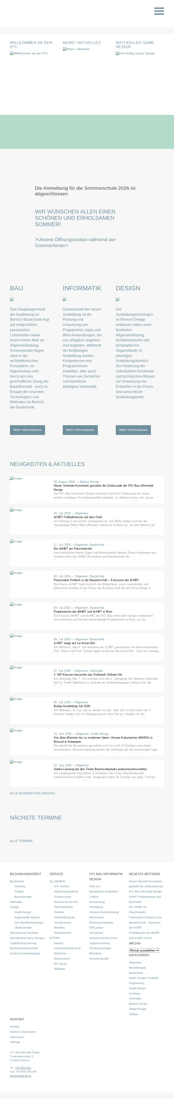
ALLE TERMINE (21, 841)
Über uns (95, 886)
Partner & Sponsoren (23, 1031)
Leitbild (93, 896)
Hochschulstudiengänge (25, 953)
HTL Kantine (62, 886)
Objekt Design (23, 927)
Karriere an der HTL (66, 902)
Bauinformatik (22, 896)
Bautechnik (17, 881)
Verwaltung (96, 907)
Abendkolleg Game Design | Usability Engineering (27, 940)
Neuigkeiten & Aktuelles (103, 891)
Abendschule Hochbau (24, 932)
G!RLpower (96, 927)
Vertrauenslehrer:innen (103, 938)
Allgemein (135, 962)
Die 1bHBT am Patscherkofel (138, 909)
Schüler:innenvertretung (104, 912)
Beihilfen (59, 927)
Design (128, 288)
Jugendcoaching (99, 943)
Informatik (82, 288)
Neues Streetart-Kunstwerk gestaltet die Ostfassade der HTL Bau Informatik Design (146, 886)
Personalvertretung (101, 922)
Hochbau (20, 886)
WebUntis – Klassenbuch (62, 956)
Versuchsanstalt (99, 958)
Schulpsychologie (100, 948)
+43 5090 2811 (23, 1067)
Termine (59, 912)
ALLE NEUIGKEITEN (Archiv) (32, 793)
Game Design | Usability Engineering (144, 980)
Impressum (17, 1037)
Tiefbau (19, 891)
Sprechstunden (63, 907)
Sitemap (15, 1042)
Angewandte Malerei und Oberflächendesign (29, 920)
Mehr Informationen (27, 430)
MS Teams (60, 964)
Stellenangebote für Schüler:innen (66, 894)
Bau (16, 288)
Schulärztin (96, 932)
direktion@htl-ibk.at (20, 1075)
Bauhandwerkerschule (24, 948)
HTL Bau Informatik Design (25, 1052)
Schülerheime (62, 932)
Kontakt (14, 1026)
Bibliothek (95, 953)
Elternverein (96, 917)
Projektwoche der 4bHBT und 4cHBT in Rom (144, 935)
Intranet (58, 943)
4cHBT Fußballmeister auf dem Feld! (145, 899)
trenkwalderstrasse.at (67, 948)
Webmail (59, 968)
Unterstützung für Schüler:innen (64, 920)
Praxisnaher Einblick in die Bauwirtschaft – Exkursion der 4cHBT (145, 922)
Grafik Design (22, 912)
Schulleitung (97, 902)
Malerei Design (138, 1003)
